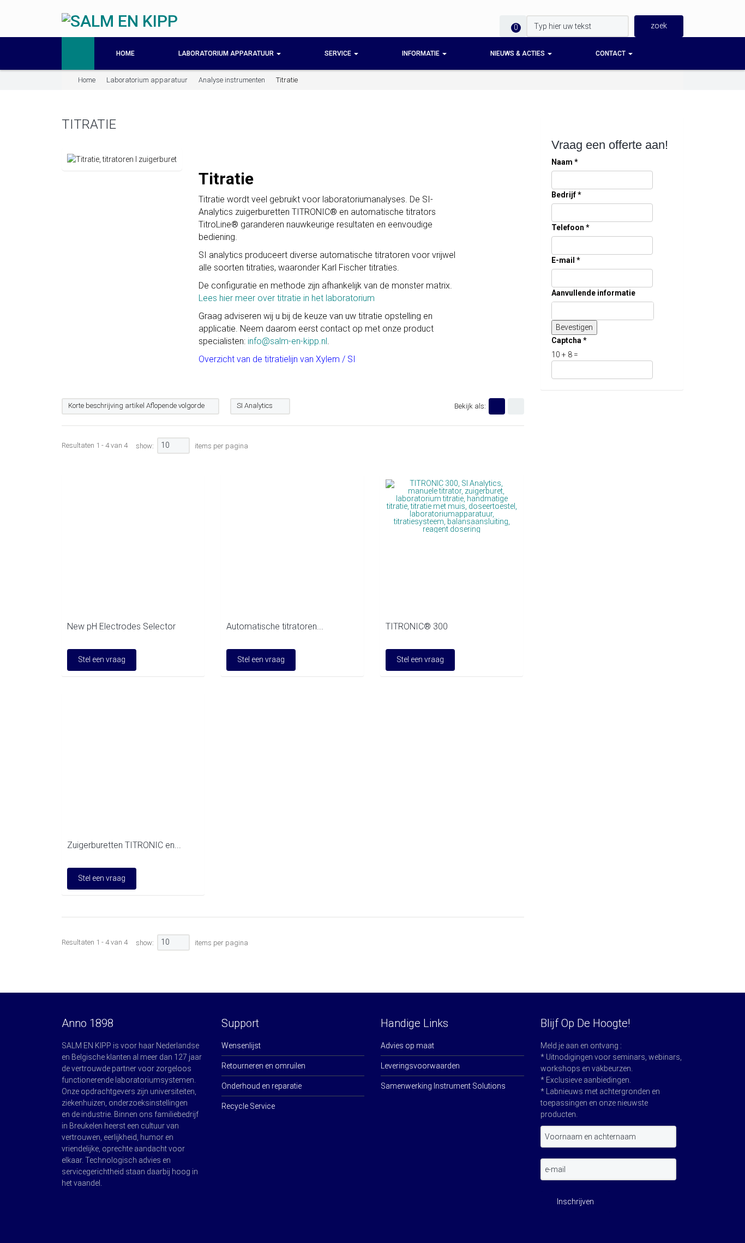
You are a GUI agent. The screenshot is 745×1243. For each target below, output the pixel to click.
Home (125, 53)
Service (339, 53)
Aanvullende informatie (593, 293)
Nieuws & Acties (518, 53)
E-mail (565, 260)
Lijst (516, 406)
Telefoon (570, 227)
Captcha (569, 340)
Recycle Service (248, 1106)
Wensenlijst (241, 1045)
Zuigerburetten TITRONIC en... (124, 845)
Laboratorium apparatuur (226, 53)
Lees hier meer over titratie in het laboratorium (287, 298)
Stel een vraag (101, 659)
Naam (564, 162)
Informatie (421, 53)
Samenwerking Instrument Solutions (443, 1086)
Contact (611, 53)
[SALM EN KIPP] (120, 20)
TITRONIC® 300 (417, 626)
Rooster (497, 406)
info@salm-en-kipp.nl (287, 341)
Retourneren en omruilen (263, 1065)
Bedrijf (566, 194)
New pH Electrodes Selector (121, 626)
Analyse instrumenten (232, 80)
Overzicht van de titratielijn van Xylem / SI (277, 359)
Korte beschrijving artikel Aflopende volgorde (136, 405)
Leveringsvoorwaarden (420, 1065)
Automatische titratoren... (274, 626)
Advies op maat (407, 1045)
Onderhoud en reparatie (261, 1086)
